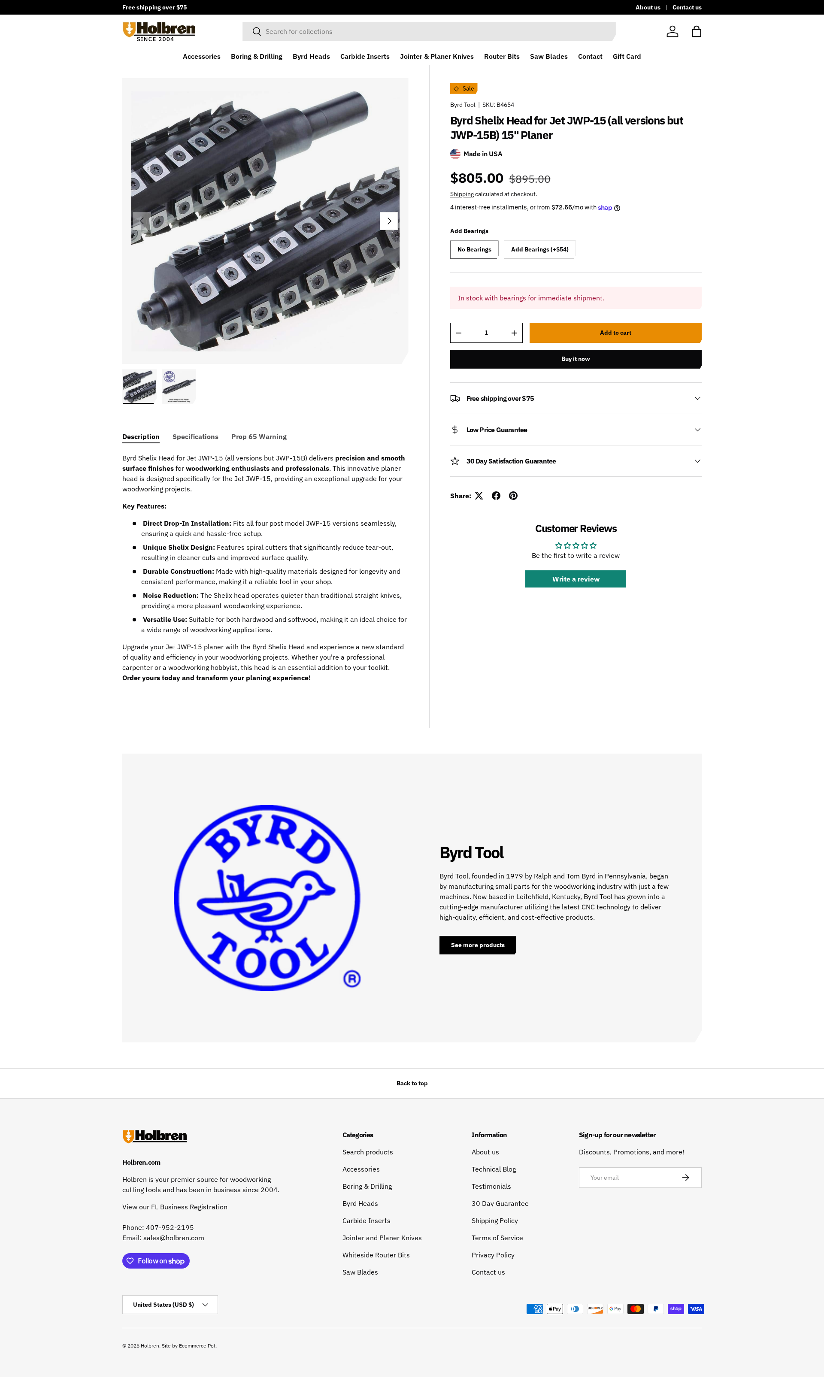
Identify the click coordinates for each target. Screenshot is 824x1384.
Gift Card (627, 56)
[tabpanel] (265, 571)
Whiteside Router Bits (376, 1255)
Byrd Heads (311, 56)
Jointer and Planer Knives (382, 1237)
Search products (367, 1152)
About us (648, 7)
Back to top (412, 1083)
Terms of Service (497, 1237)
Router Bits (502, 56)
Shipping (462, 194)
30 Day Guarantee (500, 1203)
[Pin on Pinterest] (513, 495)
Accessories (202, 56)
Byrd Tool (463, 105)
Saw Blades (549, 56)
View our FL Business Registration (174, 1206)
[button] (696, 31)
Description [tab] (141, 436)
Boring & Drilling (256, 56)
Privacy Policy (493, 1255)
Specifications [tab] (195, 436)
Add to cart (615, 332)
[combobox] (429, 31)
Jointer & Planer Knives (437, 56)
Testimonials (491, 1186)
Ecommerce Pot (197, 1345)
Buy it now (575, 359)
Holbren (150, 1345)
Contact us (687, 7)
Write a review (576, 579)
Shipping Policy (495, 1220)
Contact (590, 56)
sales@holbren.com (173, 1237)
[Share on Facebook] (496, 495)
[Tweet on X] (479, 495)
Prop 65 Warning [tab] (259, 436)
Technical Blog (494, 1169)
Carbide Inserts (365, 56)
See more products (478, 945)
